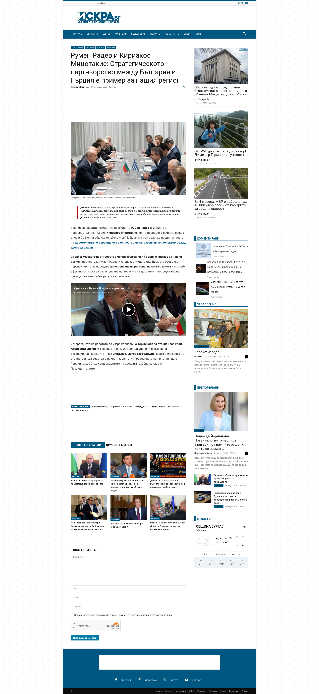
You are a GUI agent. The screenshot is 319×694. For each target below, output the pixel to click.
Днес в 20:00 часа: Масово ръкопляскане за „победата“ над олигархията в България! (167, 483)
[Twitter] (242, 3)
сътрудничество (80, 410)
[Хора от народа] (221, 328)
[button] (244, 34)
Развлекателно (201, 346)
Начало (158, 691)
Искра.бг (198, 356)
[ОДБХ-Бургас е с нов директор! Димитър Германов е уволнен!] (221, 128)
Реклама (213, 691)
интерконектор (99, 406)
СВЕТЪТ (106, 33)
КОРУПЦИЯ (121, 33)
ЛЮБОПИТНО (172, 33)
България (90, 47)
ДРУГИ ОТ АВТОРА (119, 445)
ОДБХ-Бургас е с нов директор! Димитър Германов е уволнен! (220, 153)
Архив (223, 691)
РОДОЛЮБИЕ (138, 33)
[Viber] (140, 99)
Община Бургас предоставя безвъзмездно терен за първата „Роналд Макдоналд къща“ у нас (221, 91)
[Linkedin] (107, 99)
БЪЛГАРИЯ (92, 33)
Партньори (180, 691)
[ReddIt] (115, 99)
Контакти (233, 691)
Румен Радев (158, 406)
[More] (173, 99)
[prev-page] (73, 536)
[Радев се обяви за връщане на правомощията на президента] (89, 465)
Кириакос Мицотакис (121, 406)
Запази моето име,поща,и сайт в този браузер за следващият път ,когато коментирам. (123, 615)
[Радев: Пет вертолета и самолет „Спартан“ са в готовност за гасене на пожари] (168, 507)
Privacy (245, 691)
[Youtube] (246, 3)
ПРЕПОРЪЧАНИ (208, 387)
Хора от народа (206, 352)
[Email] (123, 99)
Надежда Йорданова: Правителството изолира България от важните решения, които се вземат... (220, 442)
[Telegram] (148, 99)
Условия (201, 691)
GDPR (191, 691)
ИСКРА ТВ (155, 33)
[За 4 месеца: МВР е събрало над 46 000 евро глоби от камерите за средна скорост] (221, 183)
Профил (101, 2)
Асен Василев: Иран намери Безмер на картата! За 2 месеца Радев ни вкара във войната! (87, 526)
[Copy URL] (165, 99)
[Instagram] (238, 3)
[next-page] (78, 536)
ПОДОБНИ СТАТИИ (87, 445)
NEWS (198, 33)
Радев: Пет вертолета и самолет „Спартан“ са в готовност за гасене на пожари (167, 526)
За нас (168, 691)
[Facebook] (234, 3)
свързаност (174, 406)
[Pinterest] (156, 99)
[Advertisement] (128, 112)
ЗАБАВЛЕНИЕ (206, 304)
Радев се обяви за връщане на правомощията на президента (231, 478)
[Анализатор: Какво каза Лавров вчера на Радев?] (128, 508)
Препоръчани (77, 47)
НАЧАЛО (77, 33)
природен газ (142, 406)
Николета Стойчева (80, 87)
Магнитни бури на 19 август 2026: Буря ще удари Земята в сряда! (228, 286)
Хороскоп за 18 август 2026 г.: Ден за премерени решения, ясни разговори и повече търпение (226, 266)
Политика (111, 47)
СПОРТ (187, 33)
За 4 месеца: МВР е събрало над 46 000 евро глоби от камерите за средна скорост (220, 205)
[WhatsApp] (132, 99)
